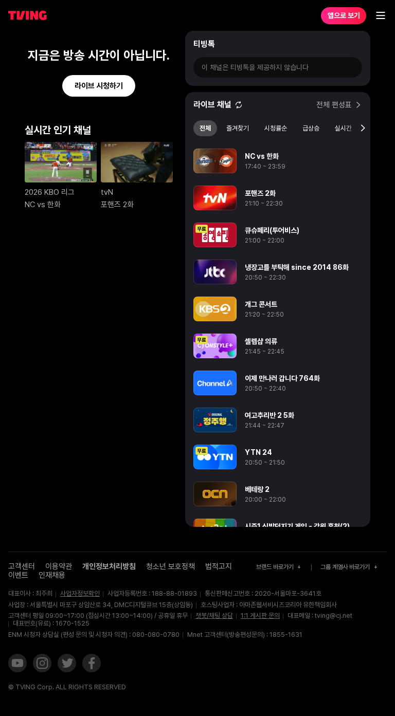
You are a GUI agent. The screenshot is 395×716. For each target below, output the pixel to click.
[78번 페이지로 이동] (51, 132)
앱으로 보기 (344, 15)
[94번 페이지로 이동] (158, 132)
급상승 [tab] (310, 128)
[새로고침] (239, 105)
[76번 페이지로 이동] (38, 132)
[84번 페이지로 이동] (92, 132)
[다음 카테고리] (362, 128)
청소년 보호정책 (170, 566)
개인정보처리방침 (109, 566)
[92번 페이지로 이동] (145, 132)
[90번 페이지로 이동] (132, 132)
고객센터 (21, 566)
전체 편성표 (334, 105)
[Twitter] (67, 664)
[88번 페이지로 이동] (118, 132)
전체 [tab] (205, 128)
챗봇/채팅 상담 (214, 615)
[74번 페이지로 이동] (25, 132)
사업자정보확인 (80, 593)
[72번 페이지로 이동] (11, 132)
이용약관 (58, 566)
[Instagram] (42, 664)
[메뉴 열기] (380, 15)
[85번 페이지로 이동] (98, 132)
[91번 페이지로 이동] (138, 132)
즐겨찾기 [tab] (237, 128)
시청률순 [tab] (275, 128)
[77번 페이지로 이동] (45, 132)
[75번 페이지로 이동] (31, 132)
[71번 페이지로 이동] (5, 132)
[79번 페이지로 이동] (58, 132)
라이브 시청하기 (99, 85)
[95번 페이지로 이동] (165, 132)
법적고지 (218, 566)
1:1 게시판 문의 (260, 615)
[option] (277, 160)
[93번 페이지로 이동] (152, 132)
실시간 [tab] (343, 128)
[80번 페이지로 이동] (65, 132)
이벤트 (18, 575)
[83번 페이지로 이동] (85, 132)
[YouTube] (17, 664)
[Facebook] (91, 664)
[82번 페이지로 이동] (78, 132)
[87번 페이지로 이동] (112, 132)
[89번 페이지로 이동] (125, 132)
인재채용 (52, 575)
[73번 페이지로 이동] (18, 132)
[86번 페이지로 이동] (105, 132)
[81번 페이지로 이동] (71, 132)
